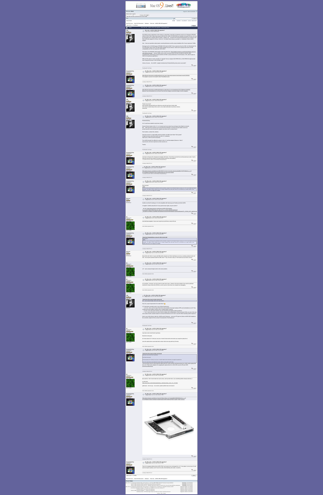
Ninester (128, 198)
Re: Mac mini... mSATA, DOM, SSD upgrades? (156, 71)
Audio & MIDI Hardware (135, 484)
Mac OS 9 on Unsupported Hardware (133, 482)
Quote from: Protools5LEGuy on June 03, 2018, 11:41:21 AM (155, 237)
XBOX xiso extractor (145, 489)
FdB (127, 30)
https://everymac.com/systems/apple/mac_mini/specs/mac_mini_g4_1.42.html (160, 383)
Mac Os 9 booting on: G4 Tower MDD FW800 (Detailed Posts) (153, 482)
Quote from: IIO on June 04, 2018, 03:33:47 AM (152, 299)
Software (138, 489)
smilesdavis (158, 484)
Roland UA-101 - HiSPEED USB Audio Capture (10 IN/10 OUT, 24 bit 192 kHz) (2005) (157, 485)
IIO (126, 217)
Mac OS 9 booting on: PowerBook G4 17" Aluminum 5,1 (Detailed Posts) (155, 486)
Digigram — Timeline (145, 490)
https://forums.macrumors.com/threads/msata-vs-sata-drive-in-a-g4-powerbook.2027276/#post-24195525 (166, 89)
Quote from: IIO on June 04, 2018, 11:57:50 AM (152, 353)
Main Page (129, 20)
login (130, 13)
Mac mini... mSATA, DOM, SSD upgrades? (155, 30)
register (134, 13)
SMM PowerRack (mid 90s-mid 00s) (148, 484)
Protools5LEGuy (130, 71)
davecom (168, 491)
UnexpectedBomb (169, 482)
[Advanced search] (174, 18)
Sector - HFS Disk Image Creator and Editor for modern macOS (153, 491)
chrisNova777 (162, 487)
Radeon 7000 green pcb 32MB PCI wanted (149, 487)
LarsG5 (172, 486)
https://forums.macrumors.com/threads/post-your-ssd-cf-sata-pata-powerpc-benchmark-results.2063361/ (166, 75)
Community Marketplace (135, 487)
